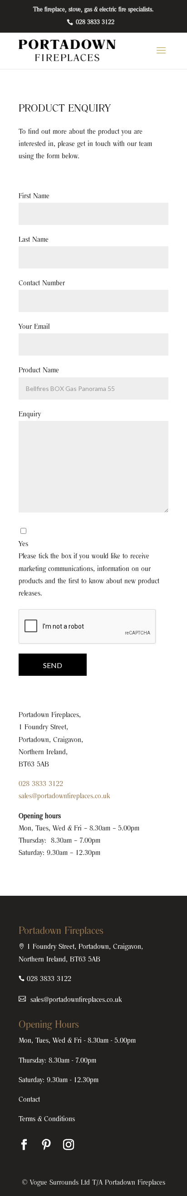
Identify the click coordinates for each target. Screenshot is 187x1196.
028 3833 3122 (94, 23)
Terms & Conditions (47, 1119)
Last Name (34, 240)
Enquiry (30, 414)
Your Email (34, 327)
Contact (29, 1099)
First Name (34, 196)
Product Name (39, 370)
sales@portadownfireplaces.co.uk (64, 796)
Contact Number (42, 283)
